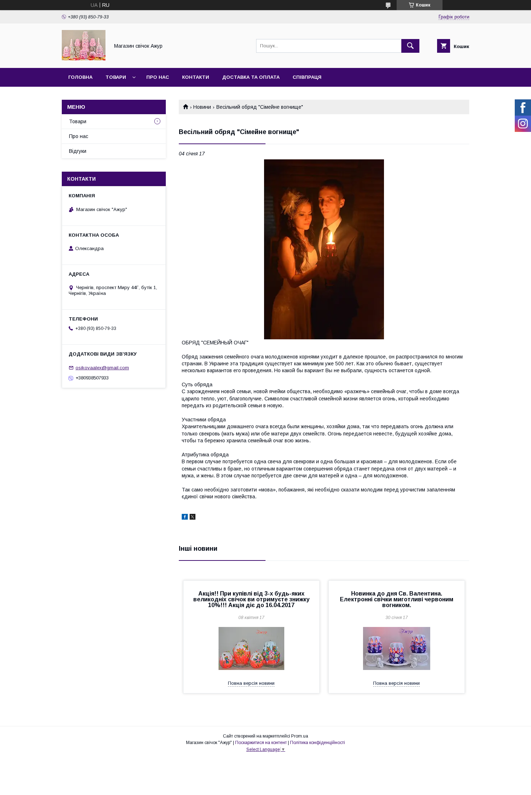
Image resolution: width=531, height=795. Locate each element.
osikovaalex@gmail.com (102, 367)
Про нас (157, 77)
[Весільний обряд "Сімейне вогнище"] (324, 249)
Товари (115, 77)
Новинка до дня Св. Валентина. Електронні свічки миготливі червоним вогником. (396, 599)
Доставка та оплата (251, 77)
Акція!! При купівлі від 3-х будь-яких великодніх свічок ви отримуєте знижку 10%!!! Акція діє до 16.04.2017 (251, 599)
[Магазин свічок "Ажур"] (83, 58)
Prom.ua (299, 736)
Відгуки (77, 151)
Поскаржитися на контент (261, 742)
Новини (202, 107)
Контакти (195, 77)
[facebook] (185, 518)
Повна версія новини (251, 683)
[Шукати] (410, 46)
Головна (80, 77)
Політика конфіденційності (317, 742)
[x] (192, 518)
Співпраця (307, 77)
